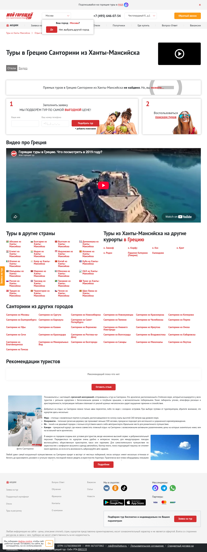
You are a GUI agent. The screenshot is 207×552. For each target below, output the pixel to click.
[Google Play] (114, 502)
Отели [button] (11, 68)
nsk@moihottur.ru (117, 545)
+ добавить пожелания (85, 128)
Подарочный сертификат (17, 496)
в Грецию (134, 239)
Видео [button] (23, 68)
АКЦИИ (12, 482)
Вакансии (91, 482)
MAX (120, 4)
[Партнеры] (176, 502)
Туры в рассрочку (14, 510)
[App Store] (135, 502)
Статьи (90, 489)
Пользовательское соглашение (147, 545)
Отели (9, 503)
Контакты (56, 503)
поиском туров (165, 117)
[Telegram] (164, 488)
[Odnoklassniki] (115, 488)
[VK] (107, 488)
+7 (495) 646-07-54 (107, 16)
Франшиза (56, 496)
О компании (57, 510)
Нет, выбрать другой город (74, 29)
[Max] (126, 4)
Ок (49, 543)
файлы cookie (25, 541)
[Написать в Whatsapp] (173, 488)
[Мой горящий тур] (19, 15)
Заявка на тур (12, 489)
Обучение (56, 489)
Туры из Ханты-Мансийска (18, 33)
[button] (179, 53)
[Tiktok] (124, 488)
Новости (91, 496)
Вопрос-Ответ (58, 482)
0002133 (82, 549)
